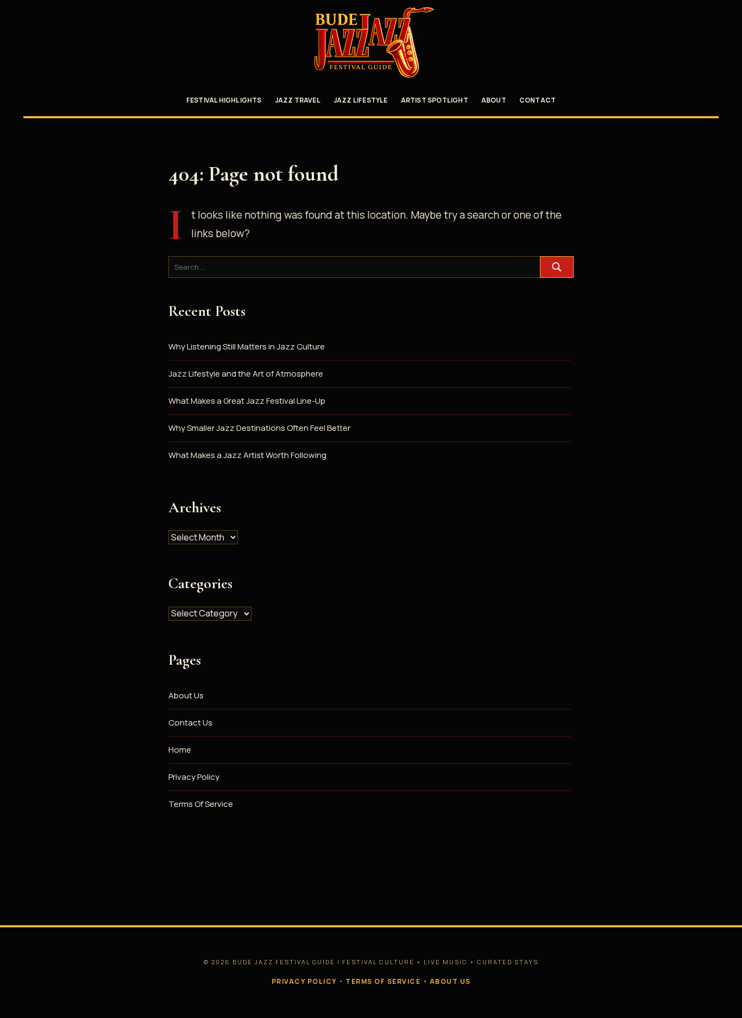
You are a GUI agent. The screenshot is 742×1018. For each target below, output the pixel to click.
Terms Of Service (200, 804)
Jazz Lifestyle (361, 100)
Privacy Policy (193, 776)
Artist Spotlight (434, 100)
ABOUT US (450, 981)
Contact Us (190, 722)
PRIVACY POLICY (304, 981)
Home (179, 749)
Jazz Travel (297, 100)
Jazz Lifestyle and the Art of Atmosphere (245, 373)
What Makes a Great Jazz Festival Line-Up (246, 400)
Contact (537, 100)
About (493, 100)
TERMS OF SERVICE (382, 981)
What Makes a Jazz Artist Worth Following (247, 455)
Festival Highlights (224, 100)
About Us (186, 695)
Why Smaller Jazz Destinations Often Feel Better (259, 428)
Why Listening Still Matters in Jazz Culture (246, 346)
